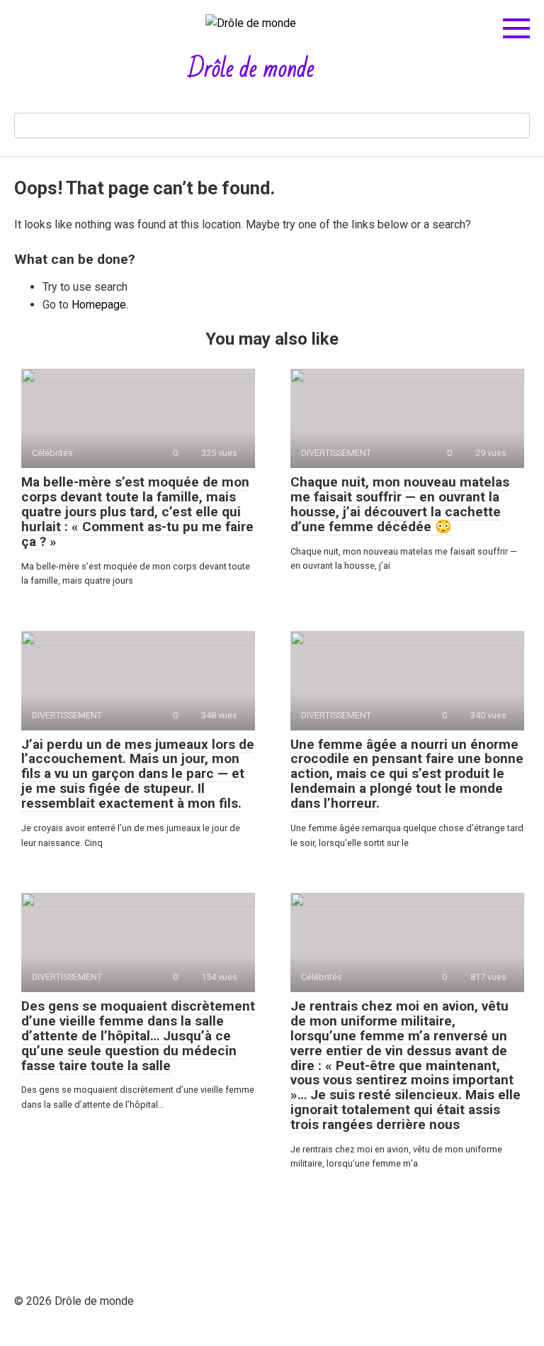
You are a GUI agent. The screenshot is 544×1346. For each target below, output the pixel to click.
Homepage (99, 304)
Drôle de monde (251, 69)
